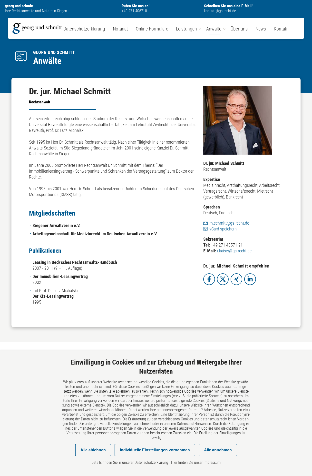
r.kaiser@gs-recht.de (234, 250)
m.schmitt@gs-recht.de (229, 223)
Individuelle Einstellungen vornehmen (155, 450)
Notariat (120, 29)
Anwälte (213, 29)
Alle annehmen (218, 450)
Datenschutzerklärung (84, 29)
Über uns (239, 29)
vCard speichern (223, 228)
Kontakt (281, 29)
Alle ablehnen (93, 450)
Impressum (212, 462)
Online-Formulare (152, 29)
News (260, 29)
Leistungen (186, 29)
